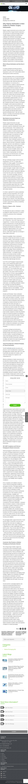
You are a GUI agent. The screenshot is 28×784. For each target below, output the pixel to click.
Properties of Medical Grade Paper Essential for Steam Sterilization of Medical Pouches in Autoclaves (8, 633)
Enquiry (3, 759)
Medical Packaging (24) (10, 649)
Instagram (4, 777)
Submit (15, 405)
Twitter (23, 629)
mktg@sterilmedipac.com (19, 1)
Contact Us (4, 761)
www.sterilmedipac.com (6, 747)
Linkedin (25, 629)
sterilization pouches (11, 348)
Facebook (20, 629)
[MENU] (26, 4)
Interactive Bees (19, 782)
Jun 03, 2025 (6, 18)
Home (3, 753)
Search (23, 639)
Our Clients (4, 756)
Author (4, 17)
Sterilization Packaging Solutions (8, 766)
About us (3, 754)
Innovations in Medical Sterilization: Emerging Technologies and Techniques (21, 633)
